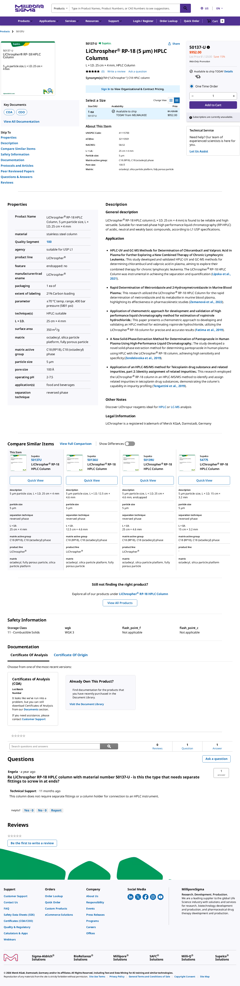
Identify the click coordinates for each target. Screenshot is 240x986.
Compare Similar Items (18, 149)
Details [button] (228, 71)
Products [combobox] (59, 8)
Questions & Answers (16, 177)
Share (176, 43)
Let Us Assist (199, 151)
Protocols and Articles (17, 166)
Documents (31, 709)
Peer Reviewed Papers (17, 171)
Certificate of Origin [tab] (71, 655)
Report (56, 810)
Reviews (7, 182)
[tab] (8, 31)
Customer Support (34, 719)
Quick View (35, 480)
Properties (8, 137)
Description (9, 143)
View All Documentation (21, 121)
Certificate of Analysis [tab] (29, 655)
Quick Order (191, 21)
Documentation (12, 160)
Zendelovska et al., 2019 (142, 358)
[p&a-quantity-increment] (234, 96)
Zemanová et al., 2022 (206, 302)
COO (21, 112)
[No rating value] (93, 71)
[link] (18, 736)
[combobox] (121, 8)
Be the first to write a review (34, 844)
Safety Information (15, 154)
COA (9, 112)
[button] (143, 21)
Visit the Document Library (87, 704)
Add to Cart (213, 105)
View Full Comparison (76, 444)
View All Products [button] (119, 603)
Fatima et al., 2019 (209, 330)
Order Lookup (169, 21)
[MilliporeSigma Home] (29, 8)
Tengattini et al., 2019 (169, 386)
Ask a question (137, 71)
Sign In (105, 89)
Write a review (116, 71)
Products (5, 31)
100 (49, 242)
